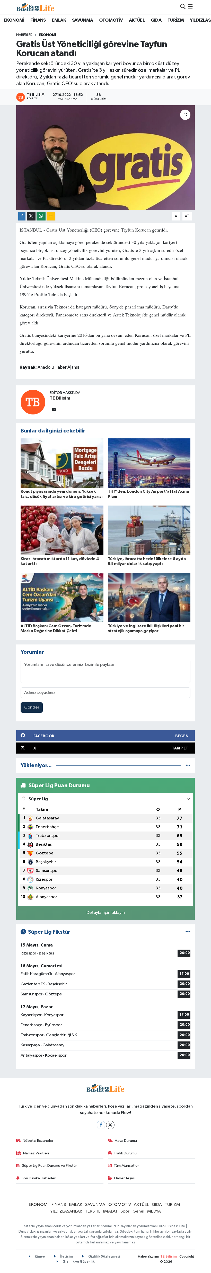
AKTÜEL (137, 20)
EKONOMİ (14, 20)
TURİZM (176, 20)
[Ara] (183, 7)
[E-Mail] (54, 410)
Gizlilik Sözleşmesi (103, 1256)
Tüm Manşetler (126, 1166)
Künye (39, 1256)
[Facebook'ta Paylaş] (21, 216)
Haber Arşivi (124, 1178)
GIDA (156, 20)
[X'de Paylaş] (31, 216)
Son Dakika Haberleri (39, 1178)
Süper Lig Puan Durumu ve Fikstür (49, 1166)
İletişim (66, 1256)
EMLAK (59, 20)
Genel (138, 1211)
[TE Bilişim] (33, 402)
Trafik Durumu (125, 1153)
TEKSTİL (92, 1211)
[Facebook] (101, 1125)
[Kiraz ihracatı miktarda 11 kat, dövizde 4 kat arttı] (62, 530)
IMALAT (110, 1211)
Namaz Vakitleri (36, 1153)
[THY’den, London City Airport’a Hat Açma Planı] (149, 463)
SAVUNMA (82, 20)
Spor (124, 1211)
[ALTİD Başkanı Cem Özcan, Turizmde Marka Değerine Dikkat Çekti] (62, 597)
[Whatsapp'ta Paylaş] (41, 216)
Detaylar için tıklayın (105, 912)
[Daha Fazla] (51, 216)
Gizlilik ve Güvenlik (78, 1261)
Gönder (31, 707)
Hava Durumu (126, 1141)
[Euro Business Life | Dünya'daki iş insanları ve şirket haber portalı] (35, 7)
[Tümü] (188, 765)
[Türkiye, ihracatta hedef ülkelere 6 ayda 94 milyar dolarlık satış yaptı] (149, 530)
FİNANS (38, 20)
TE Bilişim (60, 398)
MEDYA (154, 1211)
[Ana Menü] (190, 7)
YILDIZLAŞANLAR (66, 1211)
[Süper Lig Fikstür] (188, 932)
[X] (110, 1125)
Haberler (24, 35)
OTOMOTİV (111, 20)
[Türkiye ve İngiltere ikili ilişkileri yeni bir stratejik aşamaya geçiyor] (149, 597)
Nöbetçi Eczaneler (38, 1141)
